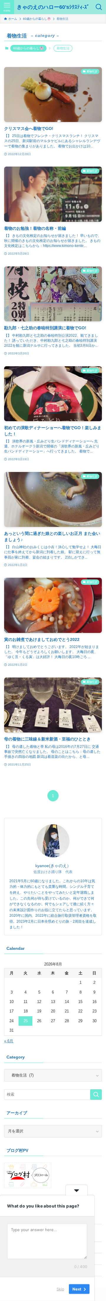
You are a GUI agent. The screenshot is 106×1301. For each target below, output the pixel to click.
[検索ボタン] (99, 7)
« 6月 (8, 1041)
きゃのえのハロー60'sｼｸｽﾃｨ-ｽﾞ (53, 7)
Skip (60, 1289)
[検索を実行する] (96, 1094)
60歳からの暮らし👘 (28, 48)
